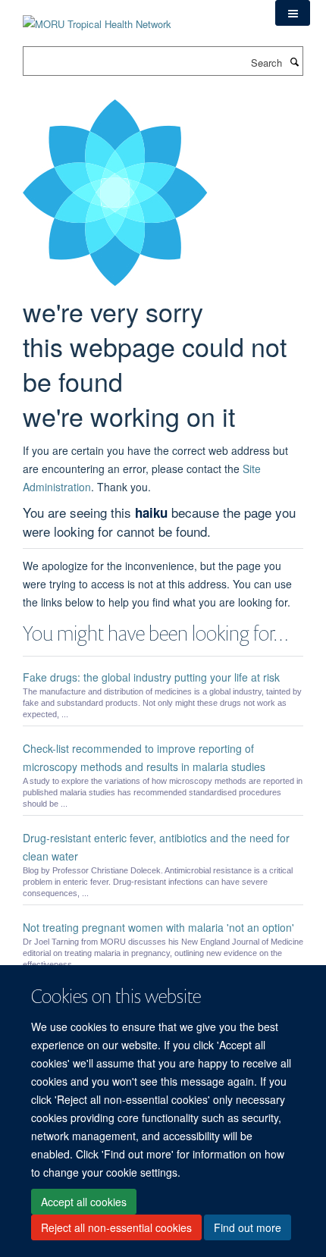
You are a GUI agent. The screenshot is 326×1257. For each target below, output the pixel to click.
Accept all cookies (84, 1201)
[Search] (294, 61)
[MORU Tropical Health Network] (97, 15)
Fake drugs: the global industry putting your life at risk (151, 677)
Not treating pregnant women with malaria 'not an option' (158, 927)
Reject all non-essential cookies (116, 1227)
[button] (292, 13)
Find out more (247, 1227)
